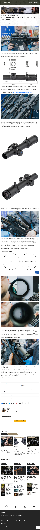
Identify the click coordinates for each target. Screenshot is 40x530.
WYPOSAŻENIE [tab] (30, 463)
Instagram (27, 520)
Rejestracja (31, 2)
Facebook (4, 520)
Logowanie (36, 2)
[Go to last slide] (1, 506)
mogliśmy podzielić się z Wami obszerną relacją (22, 92)
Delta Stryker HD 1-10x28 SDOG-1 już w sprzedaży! (10, 15)
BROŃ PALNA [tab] (17, 463)
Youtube (10, 520)
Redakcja (2, 515)
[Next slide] (38, 506)
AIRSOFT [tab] (2, 463)
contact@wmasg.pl (4, 526)
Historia (6, 515)
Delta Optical (6, 377)
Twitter (16, 520)
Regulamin (20, 515)
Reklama (2, 6)
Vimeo (21, 520)
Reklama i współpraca (13, 515)
